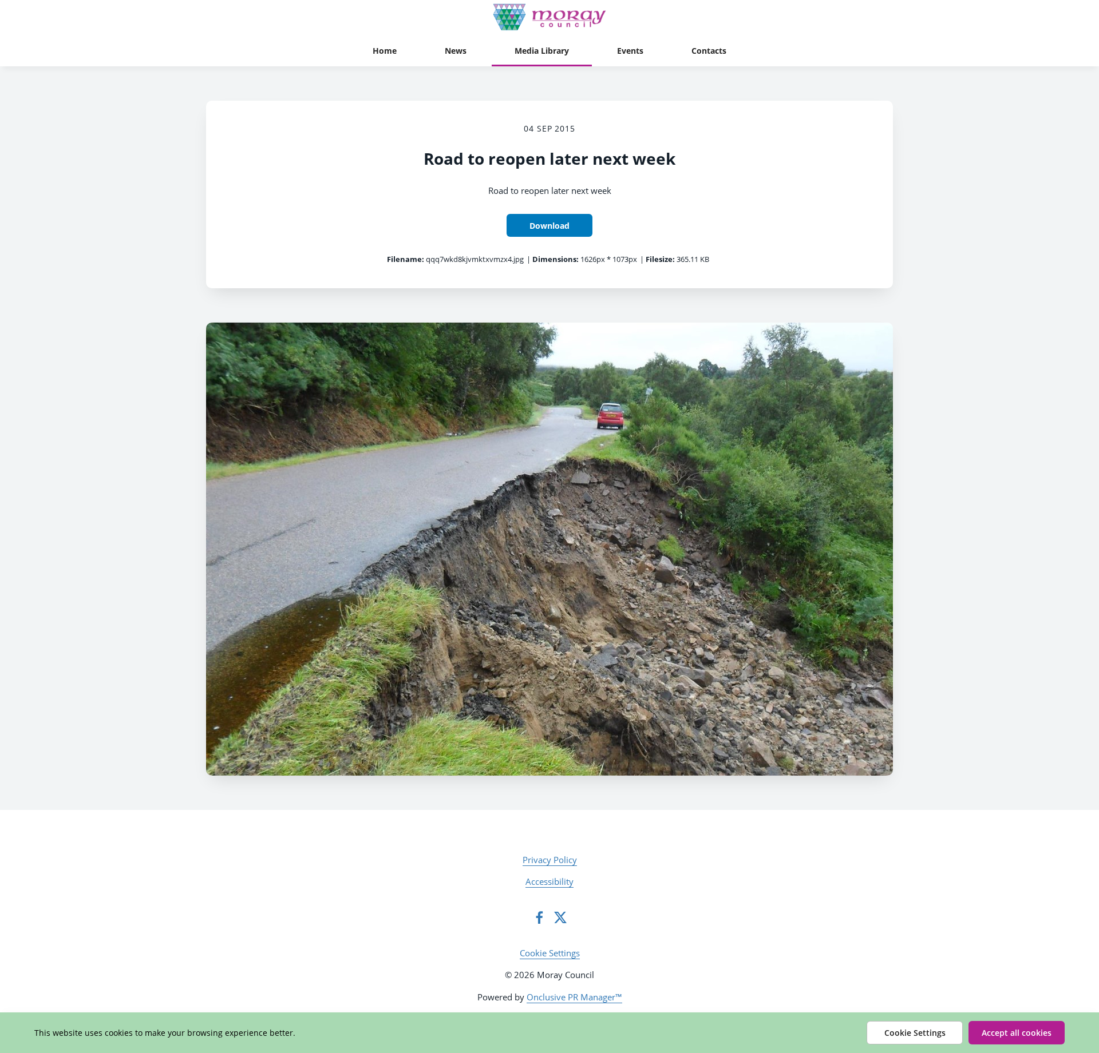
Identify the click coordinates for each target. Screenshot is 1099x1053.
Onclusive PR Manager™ (574, 997)
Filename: (405, 259)
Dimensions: (555, 259)
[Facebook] (539, 917)
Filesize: (660, 259)
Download (549, 225)
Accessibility (549, 881)
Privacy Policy (550, 859)
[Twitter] (560, 917)
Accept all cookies (1016, 1032)
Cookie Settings (550, 953)
